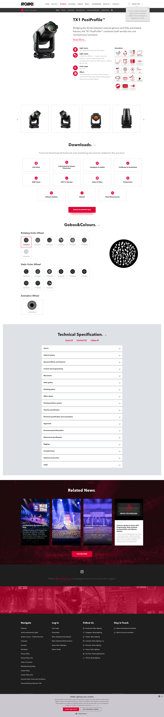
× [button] (162, 696)
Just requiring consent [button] (91, 709)
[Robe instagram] (82, 571)
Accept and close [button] (71, 709)
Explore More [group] (82, 554)
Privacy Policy (95, 705)
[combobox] (159, 696)
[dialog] (82, 705)
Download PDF (82, 340)
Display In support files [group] (82, 210)
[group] (17, 119)
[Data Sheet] (112, 10)
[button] (82, 714)
